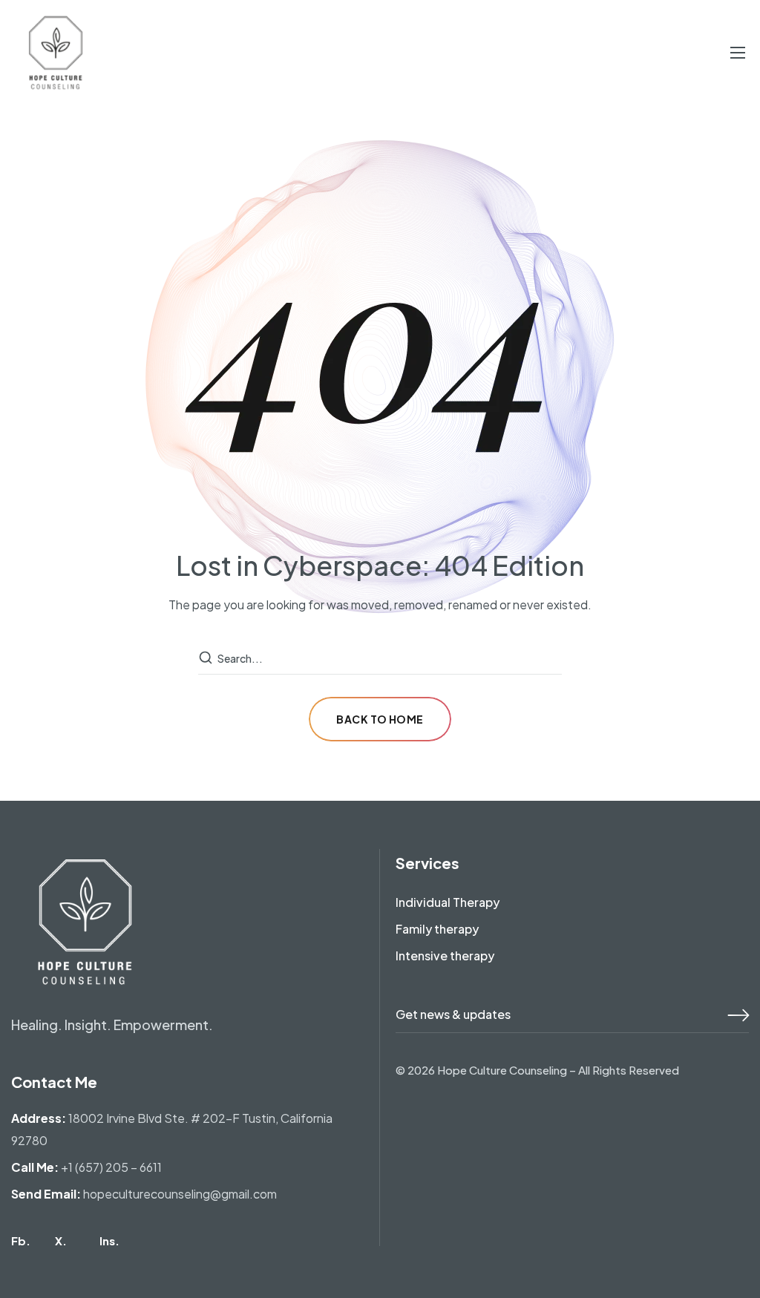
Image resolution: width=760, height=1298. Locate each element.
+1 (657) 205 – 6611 (111, 1167)
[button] (20, 1240)
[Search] (207, 658)
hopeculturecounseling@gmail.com (180, 1194)
